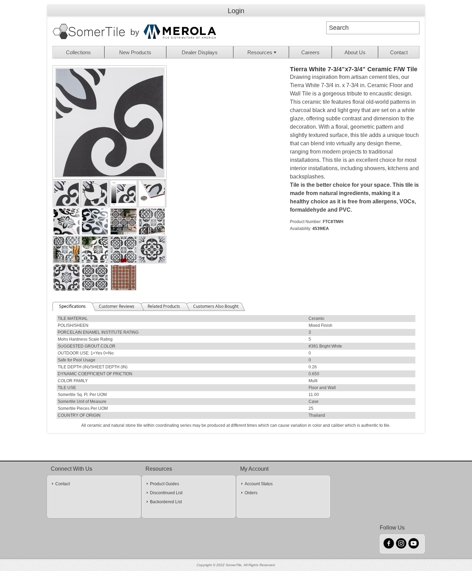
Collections (78, 52)
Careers (310, 52)
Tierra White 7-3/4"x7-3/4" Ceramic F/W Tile (353, 69)
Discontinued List (166, 492)
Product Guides (164, 483)
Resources (259, 52)
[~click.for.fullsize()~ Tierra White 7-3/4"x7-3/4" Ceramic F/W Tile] (109, 177)
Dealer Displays (200, 52)
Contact (399, 52)
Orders (251, 492)
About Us (355, 52)
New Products (135, 52)
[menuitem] (79, 52)
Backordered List (166, 501)
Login (236, 11)
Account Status (259, 483)
